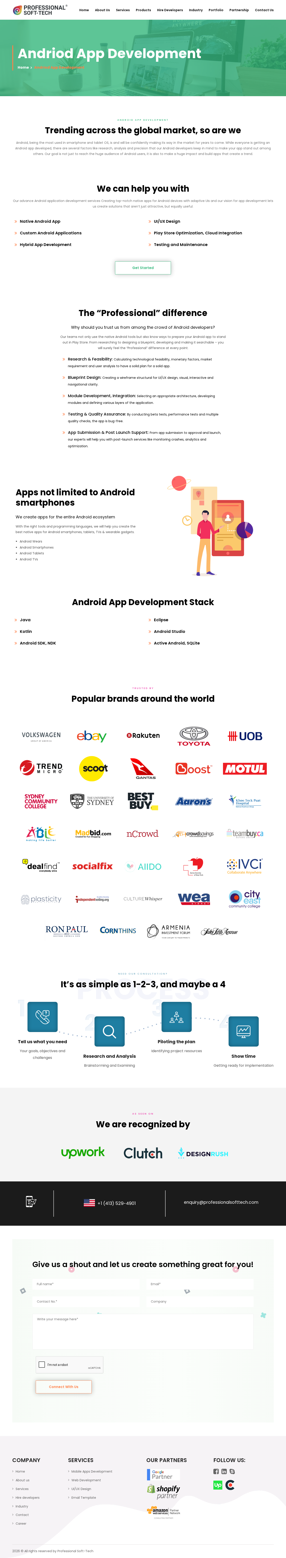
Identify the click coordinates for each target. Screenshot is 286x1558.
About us (22, 1480)
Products (143, 10)
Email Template (84, 1497)
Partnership (239, 10)
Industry (196, 10)
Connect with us (63, 1386)
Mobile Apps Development (92, 1471)
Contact (22, 1515)
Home (84, 10)
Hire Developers (170, 10)
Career (21, 1523)
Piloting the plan (176, 1042)
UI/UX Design (81, 1489)
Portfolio (216, 10)
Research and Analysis (109, 1056)
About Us (102, 10)
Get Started (143, 267)
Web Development (86, 1480)
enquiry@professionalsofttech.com (221, 1202)
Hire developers (28, 1497)
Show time (243, 1056)
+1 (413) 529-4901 (116, 1203)
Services (123, 10)
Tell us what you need (42, 1042)
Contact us (264, 10)
